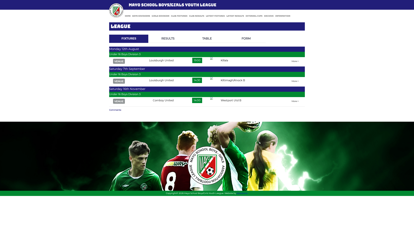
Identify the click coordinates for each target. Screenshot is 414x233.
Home (128, 16)
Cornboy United (163, 100)
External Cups (254, 16)
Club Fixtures (179, 16)
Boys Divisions (141, 16)
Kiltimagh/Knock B (233, 80)
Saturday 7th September (127, 69)
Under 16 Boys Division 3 (125, 54)
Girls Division (160, 16)
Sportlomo (242, 193)
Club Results (196, 16)
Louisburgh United (161, 60)
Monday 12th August (124, 49)
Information (282, 16)
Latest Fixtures (215, 16)
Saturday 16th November (127, 89)
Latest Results (235, 16)
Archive (269, 16)
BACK (297, 32)
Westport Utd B (231, 100)
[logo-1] (116, 10)
